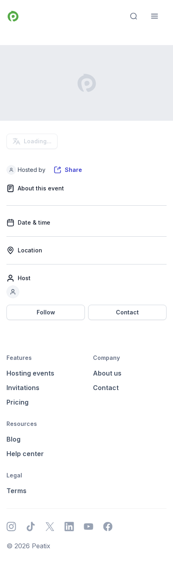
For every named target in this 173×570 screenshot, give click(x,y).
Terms (16, 491)
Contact (127, 312)
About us (107, 373)
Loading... (37, 141)
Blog (13, 439)
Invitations (22, 388)
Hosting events (30, 373)
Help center (25, 454)
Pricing (17, 402)
